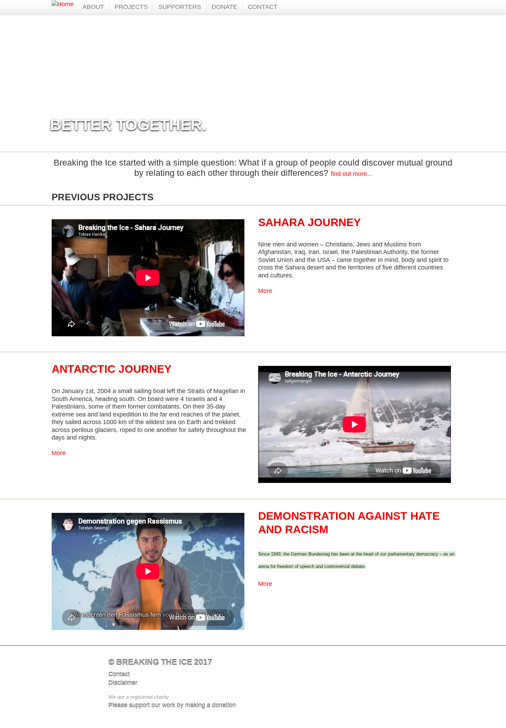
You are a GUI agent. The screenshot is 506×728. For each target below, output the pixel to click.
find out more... (351, 173)
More (265, 290)
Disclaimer (122, 682)
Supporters (179, 6)
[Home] (63, 4)
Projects (131, 6)
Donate (224, 6)
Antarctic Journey (111, 369)
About (93, 6)
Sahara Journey (309, 222)
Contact (262, 6)
